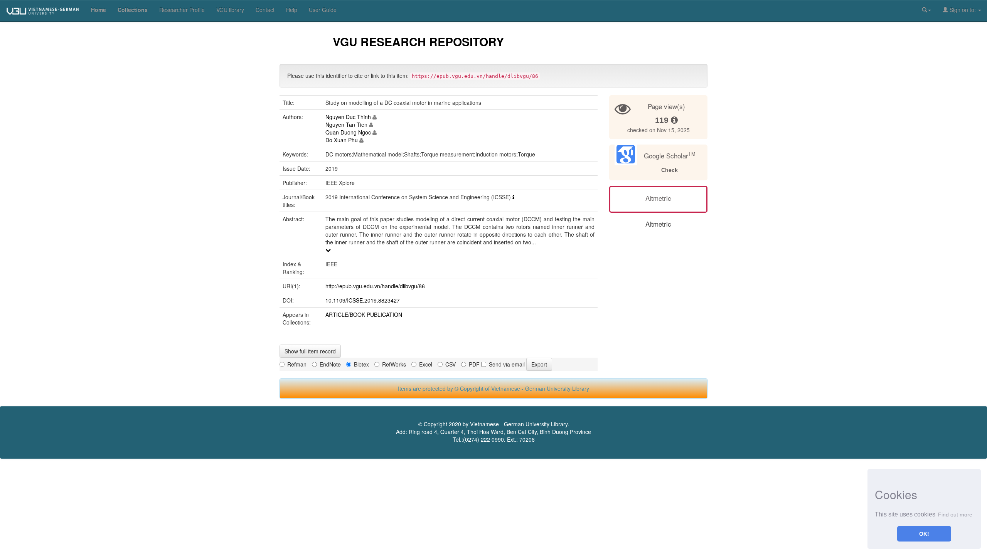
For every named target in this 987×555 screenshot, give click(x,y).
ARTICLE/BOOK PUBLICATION (363, 314)
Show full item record (310, 351)
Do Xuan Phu (341, 140)
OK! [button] (924, 534)
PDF (474, 364)
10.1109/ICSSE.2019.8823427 (362, 300)
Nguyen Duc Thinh (348, 117)
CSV (450, 364)
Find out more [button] (955, 514)
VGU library (230, 9)
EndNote (330, 364)
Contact (265, 9)
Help (291, 9)
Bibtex (361, 364)
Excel (425, 364)
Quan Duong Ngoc (348, 132)
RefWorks (394, 364)
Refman (297, 364)
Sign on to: (962, 9)
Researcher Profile (182, 9)
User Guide (323, 9)
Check (669, 170)
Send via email (507, 364)
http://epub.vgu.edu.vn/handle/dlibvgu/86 (375, 286)
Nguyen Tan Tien (346, 124)
